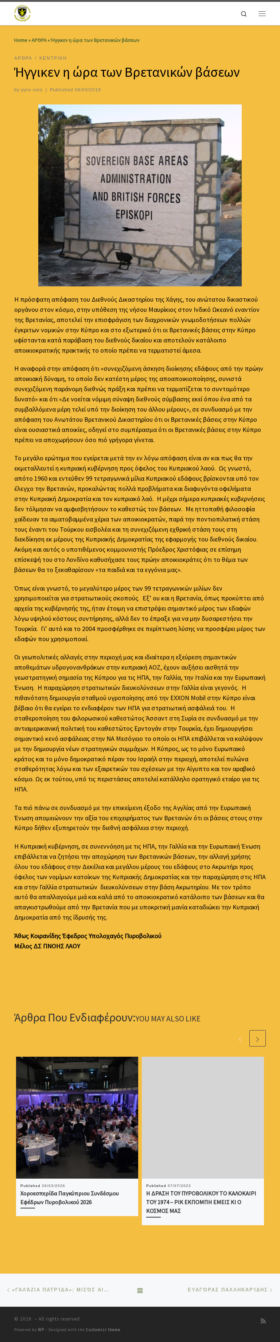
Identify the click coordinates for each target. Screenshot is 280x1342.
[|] (22, 12)
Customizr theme (103, 1329)
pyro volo (32, 89)
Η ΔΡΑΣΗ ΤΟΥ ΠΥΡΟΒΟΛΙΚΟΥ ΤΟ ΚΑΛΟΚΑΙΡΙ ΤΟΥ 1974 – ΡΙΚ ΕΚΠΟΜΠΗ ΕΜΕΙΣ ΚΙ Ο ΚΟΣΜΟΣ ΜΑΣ (201, 1202)
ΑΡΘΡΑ (39, 40)
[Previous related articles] (240, 1038)
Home (20, 40)
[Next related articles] (257, 1038)
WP (41, 1329)
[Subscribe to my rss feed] (263, 1321)
